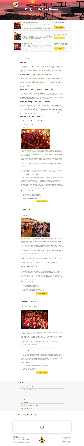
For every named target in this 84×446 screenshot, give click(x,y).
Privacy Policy (15, 436)
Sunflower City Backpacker (25, 330)
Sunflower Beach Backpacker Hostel (27, 150)
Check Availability (59, 27)
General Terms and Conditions (18, 437)
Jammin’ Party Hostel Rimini (26, 238)
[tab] (42, 386)
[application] (61, 4)
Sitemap (69, 442)
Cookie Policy (27, 439)
